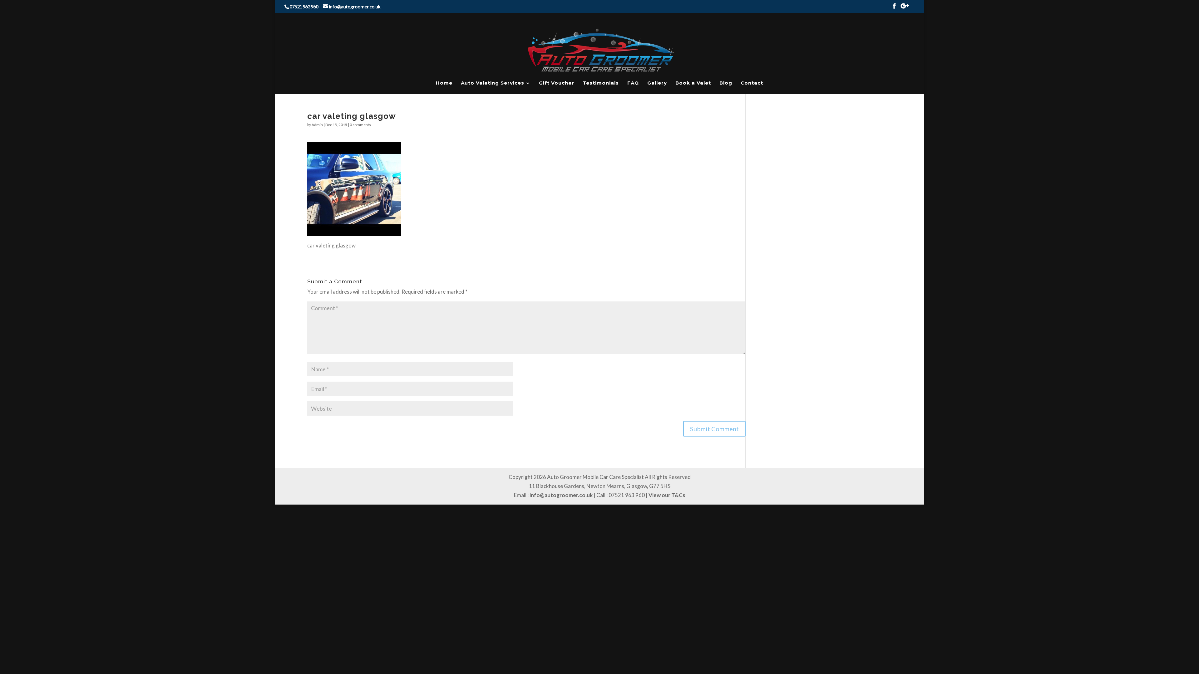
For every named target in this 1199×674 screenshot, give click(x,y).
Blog (725, 83)
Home (444, 83)
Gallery (657, 83)
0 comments (360, 124)
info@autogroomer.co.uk (561, 495)
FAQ (633, 83)
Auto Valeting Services (492, 83)
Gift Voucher (556, 83)
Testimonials (601, 83)
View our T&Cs (667, 495)
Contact (752, 83)
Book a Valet (693, 83)
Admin (317, 124)
